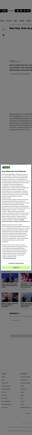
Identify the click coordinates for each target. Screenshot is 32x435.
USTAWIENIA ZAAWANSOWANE (16, 263)
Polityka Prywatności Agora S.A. (22, 221)
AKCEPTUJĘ (16, 267)
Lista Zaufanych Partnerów (9, 258)
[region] (16, 218)
